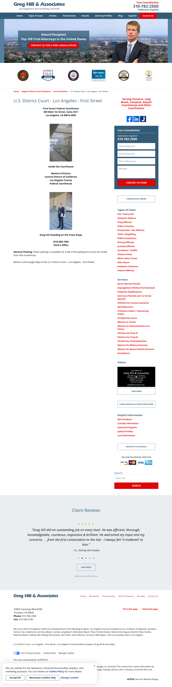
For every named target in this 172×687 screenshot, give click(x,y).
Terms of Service (126, 596)
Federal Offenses (125, 270)
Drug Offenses (124, 222)
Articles (53, 15)
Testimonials (69, 15)
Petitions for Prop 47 (127, 333)
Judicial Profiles (125, 431)
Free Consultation (128, 130)
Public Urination (125, 226)
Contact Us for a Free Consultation (53, 45)
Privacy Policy (108, 596)
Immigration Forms (127, 318)
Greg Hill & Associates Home (39, 6)
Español (132, 15)
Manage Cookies (66, 653)
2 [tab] (82, 558)
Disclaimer (94, 596)
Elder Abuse (123, 262)
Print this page (130, 609)
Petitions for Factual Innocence (133, 302)
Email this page (150, 609)
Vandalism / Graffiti (127, 250)
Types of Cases (36, 15)
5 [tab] (93, 558)
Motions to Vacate (126, 322)
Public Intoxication (126, 238)
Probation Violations (127, 266)
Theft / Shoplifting (126, 234)
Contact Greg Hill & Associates (145, 6)
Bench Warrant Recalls (128, 283)
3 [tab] (86, 558)
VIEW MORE (136, 391)
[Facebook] (130, 119)
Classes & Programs (127, 427)
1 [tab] (78, 558)
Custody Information (128, 423)
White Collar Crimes (127, 258)
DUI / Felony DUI (125, 214)
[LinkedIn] (136, 119)
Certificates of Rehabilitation (132, 341)
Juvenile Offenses (126, 246)
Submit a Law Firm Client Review (86, 576)
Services (122, 279)
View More (86, 567)
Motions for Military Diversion (132, 345)
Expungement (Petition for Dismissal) (136, 287)
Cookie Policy (49, 653)
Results (85, 15)
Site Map (141, 596)
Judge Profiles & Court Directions (136, 404)
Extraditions (123, 353)
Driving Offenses (125, 242)
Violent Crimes (124, 254)
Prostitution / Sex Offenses (130, 230)
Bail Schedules (124, 419)
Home (20, 15)
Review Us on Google (136, 446)
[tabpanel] (86, 537)
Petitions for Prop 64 (127, 337)
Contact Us (148, 15)
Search (136, 485)
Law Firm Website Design (142, 679)
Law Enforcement (126, 435)
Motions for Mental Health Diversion (135, 349)
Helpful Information (130, 415)
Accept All (15, 677)
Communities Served (136, 199)
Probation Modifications (129, 291)
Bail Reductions (125, 307)
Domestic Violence (126, 218)
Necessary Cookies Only (42, 677)
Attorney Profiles (103, 15)
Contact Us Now (136, 182)
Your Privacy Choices (31, 653)
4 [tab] (90, 558)
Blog (120, 15)
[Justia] (143, 119)
